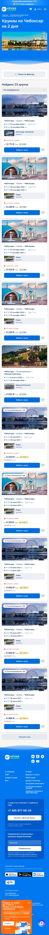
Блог (7, 780)
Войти (39, 9)
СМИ (7, 774)
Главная (5, 15)
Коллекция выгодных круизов (34, 787)
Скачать (7, 923)
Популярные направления (19, 15)
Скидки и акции (11, 777)
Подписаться (24, 848)
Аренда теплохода (33, 780)
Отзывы (29, 771)
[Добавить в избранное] (43, 150)
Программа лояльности (35, 783)
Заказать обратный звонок (24, 818)
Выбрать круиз (22, 150)
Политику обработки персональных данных (22, 854)
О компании (9, 771)
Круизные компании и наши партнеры (34, 791)
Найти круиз (30, 777)
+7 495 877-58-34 (19, 810)
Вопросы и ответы (33, 774)
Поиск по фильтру (26, 74)
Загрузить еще (24, 737)
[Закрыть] (29, 903)
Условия (26, 913)
